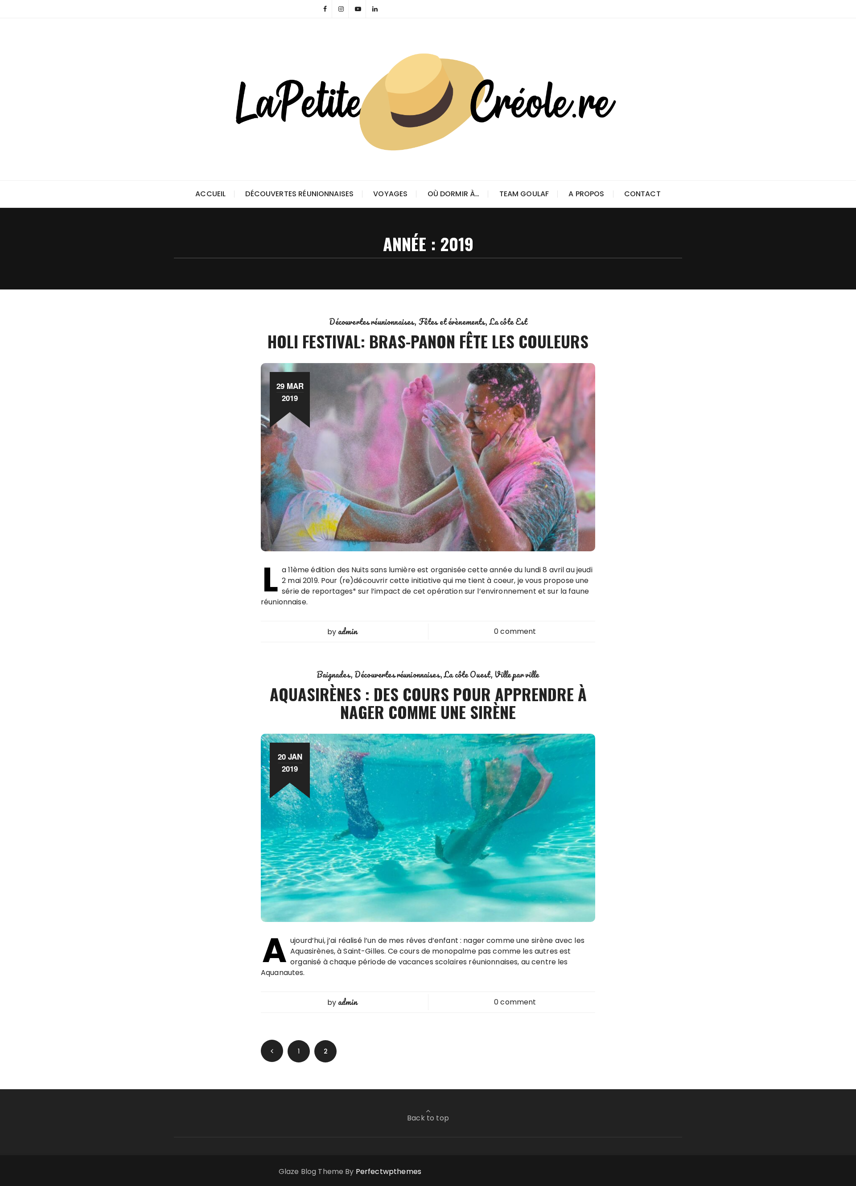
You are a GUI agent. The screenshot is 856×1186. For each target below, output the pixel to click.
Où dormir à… (454, 194)
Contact (642, 194)
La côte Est (508, 321)
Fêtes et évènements (452, 321)
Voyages (390, 194)
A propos (586, 194)
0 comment (515, 631)
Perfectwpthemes (388, 1171)
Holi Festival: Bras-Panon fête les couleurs (428, 341)
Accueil (210, 194)
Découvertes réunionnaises (299, 194)
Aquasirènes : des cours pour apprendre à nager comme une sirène (428, 702)
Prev (272, 1051)
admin (347, 631)
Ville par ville (516, 674)
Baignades (333, 674)
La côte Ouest (467, 674)
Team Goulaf (524, 194)
